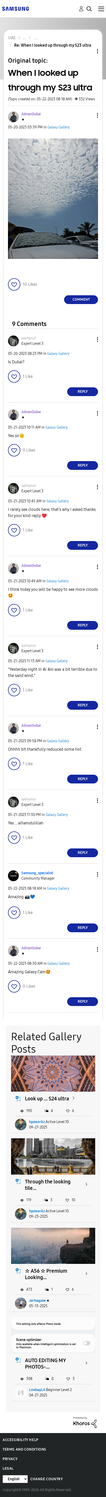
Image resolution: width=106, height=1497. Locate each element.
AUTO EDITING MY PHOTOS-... (45, 1363)
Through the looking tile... (47, 1185)
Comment (81, 299)
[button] (89, 115)
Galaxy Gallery (58, 127)
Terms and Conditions (24, 1449)
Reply (83, 391)
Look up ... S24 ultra (47, 1098)
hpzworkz (37, 1122)
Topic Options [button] (89, 51)
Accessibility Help (20, 1440)
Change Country (46, 1479)
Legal (8, 1468)
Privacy (10, 1459)
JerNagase (37, 1300)
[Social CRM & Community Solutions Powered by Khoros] (84, 1421)
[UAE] (15, 8)
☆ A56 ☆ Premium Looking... (46, 1274)
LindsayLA (37, 1390)
